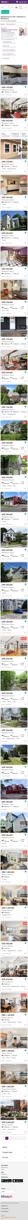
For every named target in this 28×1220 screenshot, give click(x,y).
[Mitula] (5, 2)
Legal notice (4, 1205)
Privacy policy (4, 1211)
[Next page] (24, 1138)
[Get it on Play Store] (6, 1180)
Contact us (4, 1174)
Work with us (4, 1167)
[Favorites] (17, 2)
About (2, 1169)
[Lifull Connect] (8, 1218)
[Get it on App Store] (17, 1181)
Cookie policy (4, 1208)
